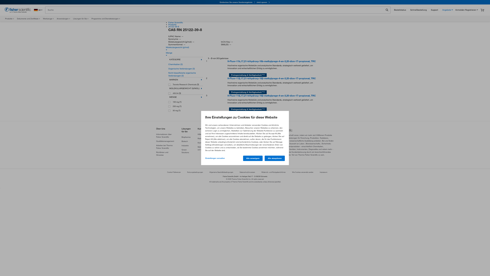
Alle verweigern (252, 158)
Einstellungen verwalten (215, 158)
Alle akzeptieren (275, 158)
